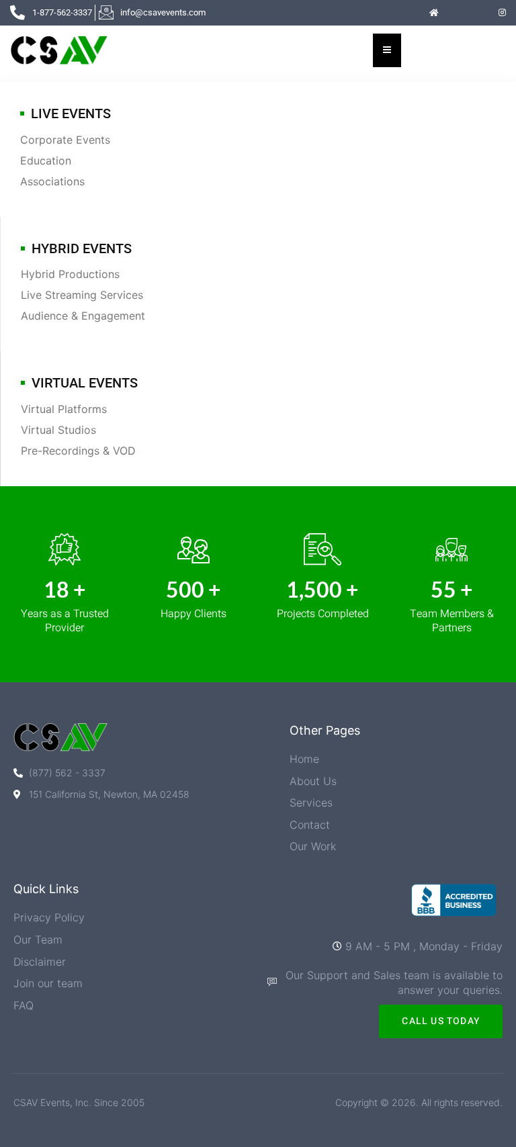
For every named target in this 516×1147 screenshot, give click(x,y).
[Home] (434, 13)
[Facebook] (457, 13)
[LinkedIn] (480, 13)
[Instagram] (502, 13)
